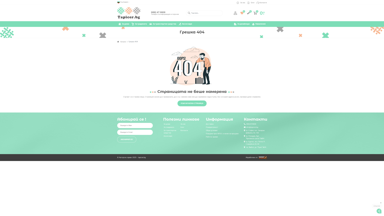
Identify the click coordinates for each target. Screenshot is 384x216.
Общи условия (211, 130)
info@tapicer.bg (252, 127)
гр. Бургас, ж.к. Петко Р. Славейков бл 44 (255, 142)
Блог (182, 127)
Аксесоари (168, 136)
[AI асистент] (377, 208)
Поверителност (212, 127)
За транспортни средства (170, 131)
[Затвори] (380, 203)
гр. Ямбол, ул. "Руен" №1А (256, 147)
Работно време (212, 137)
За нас (183, 124)
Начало (123, 42)
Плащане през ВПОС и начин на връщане (222, 133)
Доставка (210, 124)
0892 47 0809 (158, 12)
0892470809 (251, 124)
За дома (167, 124)
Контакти (184, 130)
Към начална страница (192, 103)
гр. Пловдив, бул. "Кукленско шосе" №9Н (255, 137)
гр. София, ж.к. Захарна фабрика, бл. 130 (255, 131)
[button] (235, 13)
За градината (169, 127)
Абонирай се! (127, 139)
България (124, 2)
